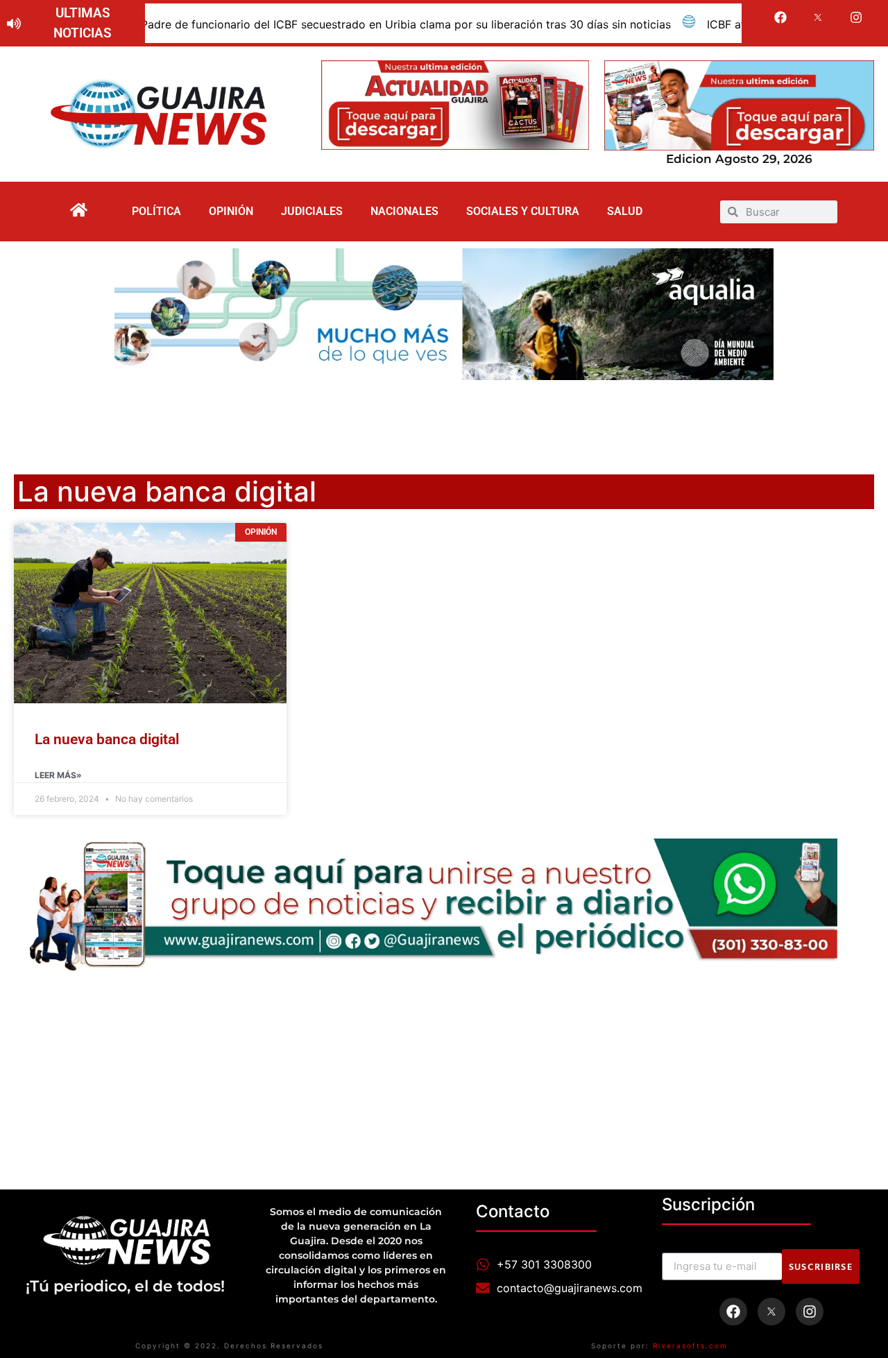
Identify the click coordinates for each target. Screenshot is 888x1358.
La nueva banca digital (107, 739)
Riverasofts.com (690, 1345)
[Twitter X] (818, 17)
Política (156, 211)
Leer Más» (58, 775)
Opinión (231, 211)
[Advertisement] (444, 418)
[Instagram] (856, 17)
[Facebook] (780, 17)
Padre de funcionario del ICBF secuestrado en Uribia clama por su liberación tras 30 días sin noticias (349, 24)
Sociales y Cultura (522, 211)
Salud (624, 211)
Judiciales (312, 211)
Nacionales (404, 211)
